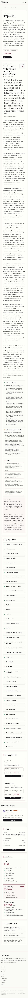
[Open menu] (26, 2)
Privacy (2, 984)
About (2, 976)
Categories (3, 970)
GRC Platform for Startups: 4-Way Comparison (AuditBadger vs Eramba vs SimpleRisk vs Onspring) (13, 929)
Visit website (8, 57)
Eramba (6, 761)
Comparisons (4, 971)
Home (2, 7)
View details (12, 775)
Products (7, 7)
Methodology (4, 978)
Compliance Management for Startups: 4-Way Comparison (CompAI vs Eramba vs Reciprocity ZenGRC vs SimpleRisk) (13, 940)
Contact (3, 982)
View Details (12, 820)
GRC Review (5, 955)
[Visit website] (22, 776)
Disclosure (3, 980)
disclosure (19, 810)
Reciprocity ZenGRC (9, 783)
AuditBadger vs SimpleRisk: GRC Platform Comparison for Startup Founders (13, 934)
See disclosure (18, 993)
